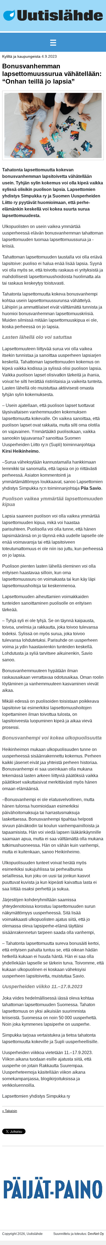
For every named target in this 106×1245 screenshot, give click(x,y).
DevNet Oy (96, 1234)
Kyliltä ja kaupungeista (21, 56)
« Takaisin (9, 1111)
